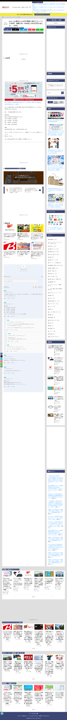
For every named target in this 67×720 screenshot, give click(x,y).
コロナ (52, 298)
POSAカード (53, 273)
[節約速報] (5, 7)
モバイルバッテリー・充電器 (55, 285)
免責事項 (40, 715)
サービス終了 (53, 276)
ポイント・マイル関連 (55, 262)
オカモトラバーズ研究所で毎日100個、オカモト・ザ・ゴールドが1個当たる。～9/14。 (55, 518)
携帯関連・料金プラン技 (56, 265)
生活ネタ (52, 246)
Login (42, 276)
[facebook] (55, 0)
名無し (14, 335)
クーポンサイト (53, 303)
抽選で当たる (23, 168)
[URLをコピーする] (1, 366)
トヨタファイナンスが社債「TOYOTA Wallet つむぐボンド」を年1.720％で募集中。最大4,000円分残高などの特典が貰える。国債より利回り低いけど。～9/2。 (55, 478)
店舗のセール (53, 249)
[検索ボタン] (30, 7)
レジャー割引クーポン (55, 311)
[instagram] (59, 0)
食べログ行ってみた (54, 336)
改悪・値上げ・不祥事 (55, 279)
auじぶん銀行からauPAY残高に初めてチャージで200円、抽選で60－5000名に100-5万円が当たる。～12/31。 (23, 103)
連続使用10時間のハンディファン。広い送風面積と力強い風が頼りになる (47, 13)
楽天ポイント (53, 259)
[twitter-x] (57, 0)
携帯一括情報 (53, 268)
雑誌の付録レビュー (54, 301)
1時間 (50, 102)
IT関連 (52, 328)
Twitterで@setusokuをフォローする (42, 14)
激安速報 (53, 239)
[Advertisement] (24, 44)
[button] (7, 30)
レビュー (52, 306)
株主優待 (52, 317)
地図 (51, 314)
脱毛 (51, 309)
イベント (52, 331)
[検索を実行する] (62, 93)
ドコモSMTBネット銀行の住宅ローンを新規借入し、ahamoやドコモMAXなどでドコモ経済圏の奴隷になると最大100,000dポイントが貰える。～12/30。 (55, 503)
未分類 (52, 333)
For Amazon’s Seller (33, 715)
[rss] (62, 0)
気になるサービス (54, 320)
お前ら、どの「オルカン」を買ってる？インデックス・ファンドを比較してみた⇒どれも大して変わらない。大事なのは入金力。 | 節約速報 (55, 167)
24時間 (55, 102)
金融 (51, 295)
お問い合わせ (46, 715)
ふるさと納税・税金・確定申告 (55, 289)
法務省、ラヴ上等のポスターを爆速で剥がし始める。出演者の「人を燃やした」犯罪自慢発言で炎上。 (55, 511)
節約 (51, 325)
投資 (51, 257)
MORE (33, 596)
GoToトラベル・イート (55, 292)
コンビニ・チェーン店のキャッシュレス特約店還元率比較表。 (55, 121)
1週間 (61, 102)
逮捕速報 (52, 281)
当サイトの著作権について (23, 715)
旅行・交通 (52, 270)
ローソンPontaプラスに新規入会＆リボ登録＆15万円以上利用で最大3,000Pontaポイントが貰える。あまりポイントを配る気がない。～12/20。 (55, 547)
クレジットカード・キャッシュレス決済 (12, 168)
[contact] (64, 0)
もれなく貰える (54, 254)
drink (51, 322)
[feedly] (61, 0)
